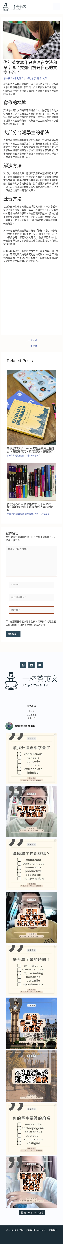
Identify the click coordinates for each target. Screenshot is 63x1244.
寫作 (39, 78)
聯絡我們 (31, 718)
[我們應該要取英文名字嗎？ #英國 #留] (31, 917)
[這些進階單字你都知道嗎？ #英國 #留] (31, 864)
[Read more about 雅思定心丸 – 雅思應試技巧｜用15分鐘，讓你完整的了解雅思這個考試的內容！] (31, 481)
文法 (45, 78)
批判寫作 (19, 78)
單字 (33, 78)
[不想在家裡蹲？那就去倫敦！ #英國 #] (31, 1076)
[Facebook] (23, 665)
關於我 (32, 711)
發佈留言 (8, 78)
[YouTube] (40, 665)
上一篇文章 (31, 340)
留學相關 (29, 514)
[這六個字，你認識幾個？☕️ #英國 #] (31, 758)
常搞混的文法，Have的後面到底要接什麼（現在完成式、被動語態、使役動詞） (31, 450)
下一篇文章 (31, 346)
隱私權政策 (32, 715)
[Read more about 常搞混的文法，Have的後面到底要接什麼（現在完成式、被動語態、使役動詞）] (31, 407)
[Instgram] (31, 665)
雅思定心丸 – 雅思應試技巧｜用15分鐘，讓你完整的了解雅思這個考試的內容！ (30, 507)
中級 (28, 78)
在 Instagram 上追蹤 (33, 1212)
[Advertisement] (31, 298)
